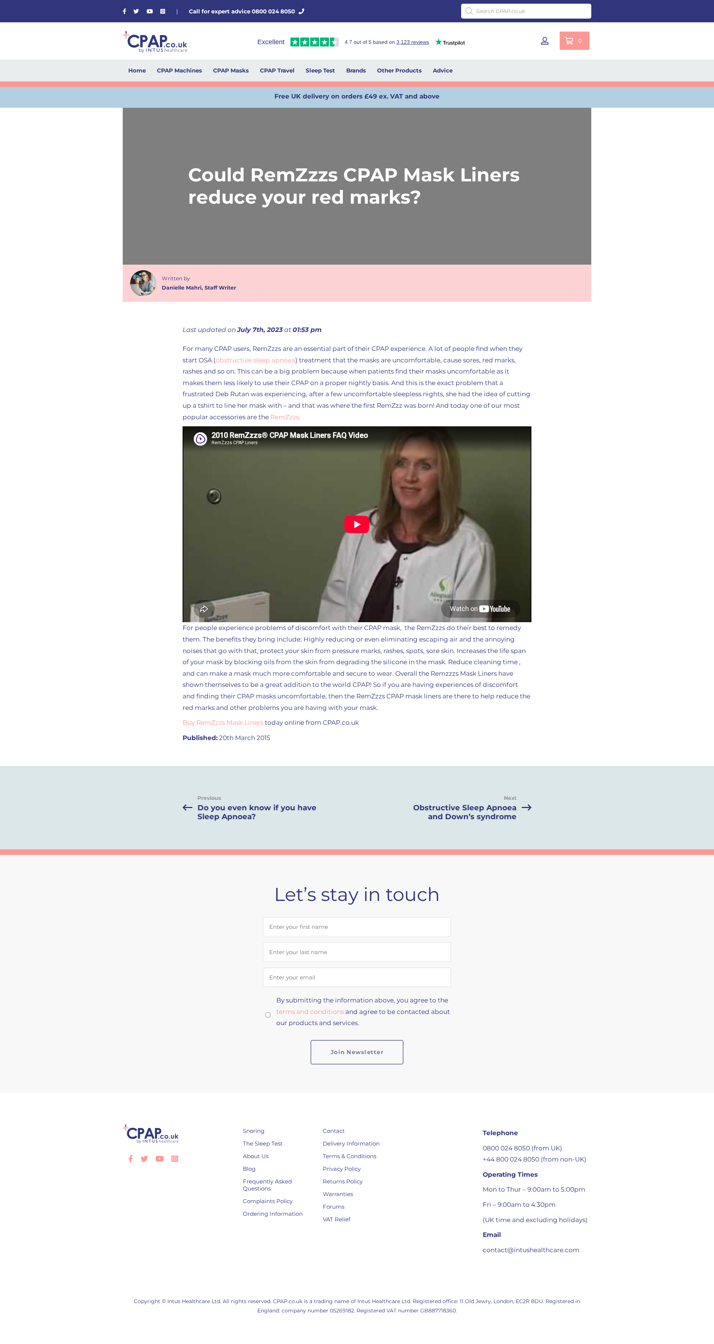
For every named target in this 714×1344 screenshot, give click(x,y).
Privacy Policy (342, 1168)
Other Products (399, 70)
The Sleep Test (263, 1143)
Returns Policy (343, 1181)
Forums (333, 1206)
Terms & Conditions (349, 1156)
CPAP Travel (277, 70)
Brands (356, 70)
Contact (334, 1130)
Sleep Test (320, 70)
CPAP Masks (231, 70)
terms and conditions (310, 1011)
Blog (249, 1168)
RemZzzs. (285, 417)
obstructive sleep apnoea (255, 360)
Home (137, 70)
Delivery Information (351, 1143)
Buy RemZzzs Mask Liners (223, 722)
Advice (443, 70)
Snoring (253, 1130)
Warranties (338, 1194)
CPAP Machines (179, 70)
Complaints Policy (268, 1201)
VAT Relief (336, 1219)
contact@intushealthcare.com (531, 1250)
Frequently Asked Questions (267, 1185)
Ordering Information (273, 1213)
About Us (255, 1156)
